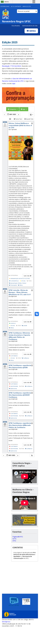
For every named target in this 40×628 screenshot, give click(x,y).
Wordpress (6, 622)
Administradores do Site (29, 26)
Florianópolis (14, 281)
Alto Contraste (16, 6)
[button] (32, 455)
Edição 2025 (9, 42)
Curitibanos (13, 356)
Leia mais (27, 276)
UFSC (14, 541)
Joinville (13, 323)
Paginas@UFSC (17, 537)
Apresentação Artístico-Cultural (20, 278)
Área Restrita (16, 26)
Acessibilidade (5, 6)
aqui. (13, 83)
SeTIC (14, 539)
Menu (32, 30)
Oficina (23, 281)
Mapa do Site (27, 6)
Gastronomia (14, 386)
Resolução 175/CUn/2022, (11, 66)
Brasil (6, 2)
